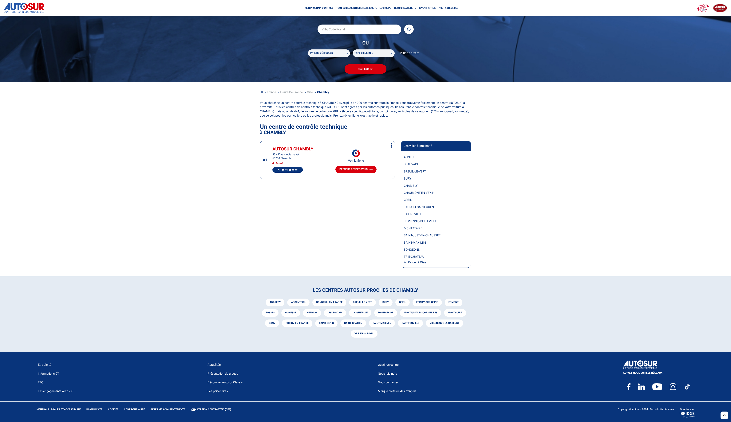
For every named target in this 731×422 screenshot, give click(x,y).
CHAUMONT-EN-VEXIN (419, 193)
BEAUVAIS (411, 164)
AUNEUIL (410, 157)
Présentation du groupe (222, 373)
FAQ (40, 382)
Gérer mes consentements (168, 409)
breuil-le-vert (362, 302)
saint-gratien (353, 323)
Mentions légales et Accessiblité (59, 410)
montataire (385, 312)
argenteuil (298, 302)
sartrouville (410, 323)
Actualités (214, 364)
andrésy (275, 302)
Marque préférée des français (397, 391)
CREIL (408, 200)
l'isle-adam (335, 312)
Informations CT (48, 373)
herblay (312, 312)
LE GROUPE (385, 8)
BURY (407, 178)
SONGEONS (412, 249)
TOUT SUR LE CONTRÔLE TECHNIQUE (355, 8)
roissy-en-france (297, 323)
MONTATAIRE (413, 228)
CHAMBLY (411, 186)
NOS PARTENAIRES (448, 8)
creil (402, 302)
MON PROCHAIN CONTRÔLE (319, 8)
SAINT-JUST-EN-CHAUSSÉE (422, 235)
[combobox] (359, 29)
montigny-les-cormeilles (420, 312)
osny (272, 323)
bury (385, 302)
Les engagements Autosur (55, 391)
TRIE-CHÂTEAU (414, 256)
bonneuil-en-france (329, 302)
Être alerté (44, 364)
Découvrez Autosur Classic (225, 382)
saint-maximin (382, 323)
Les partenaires (217, 391)
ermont (453, 302)
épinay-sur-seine (427, 302)
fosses (270, 312)
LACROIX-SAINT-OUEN (419, 207)
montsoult (455, 312)
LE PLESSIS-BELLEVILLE (420, 221)
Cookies (113, 410)
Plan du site (94, 409)
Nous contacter (388, 382)
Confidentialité (134, 410)
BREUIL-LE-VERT (415, 171)
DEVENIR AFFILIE (427, 8)
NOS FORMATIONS (403, 8)
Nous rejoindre (387, 373)
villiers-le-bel (364, 333)
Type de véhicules (321, 53)
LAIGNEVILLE (413, 214)
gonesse (290, 312)
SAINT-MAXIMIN (415, 242)
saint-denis (326, 323)
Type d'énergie (363, 53)
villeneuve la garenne (444, 323)
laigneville (360, 312)
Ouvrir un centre (388, 364)
